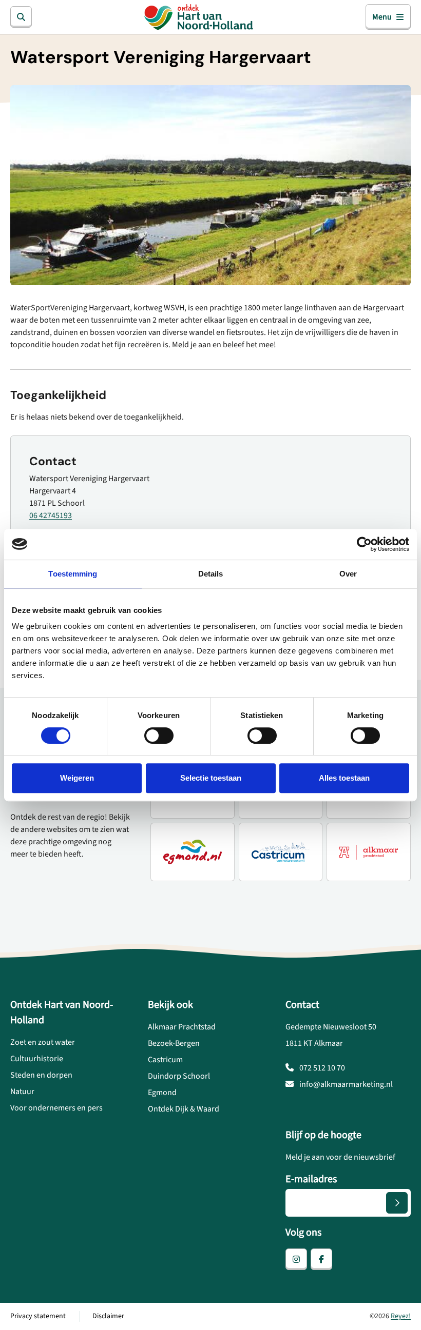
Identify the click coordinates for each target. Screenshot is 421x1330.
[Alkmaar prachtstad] (369, 852)
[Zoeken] (21, 17)
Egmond (162, 1092)
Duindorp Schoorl (179, 1076)
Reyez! (401, 1316)
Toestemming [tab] (72, 573)
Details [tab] (210, 573)
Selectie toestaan (210, 777)
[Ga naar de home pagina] (198, 17)
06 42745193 (50, 515)
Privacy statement (38, 1316)
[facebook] (321, 1259)
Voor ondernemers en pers (56, 1108)
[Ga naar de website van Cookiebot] (364, 544)
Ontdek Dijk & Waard (183, 1109)
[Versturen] (397, 1203)
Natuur (22, 1091)
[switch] (159, 735)
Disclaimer (108, 1316)
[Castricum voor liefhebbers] (281, 852)
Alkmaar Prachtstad (182, 1027)
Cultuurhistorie (36, 1058)
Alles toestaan (344, 777)
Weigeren (77, 777)
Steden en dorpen (41, 1075)
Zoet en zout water (42, 1042)
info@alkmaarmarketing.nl (345, 1084)
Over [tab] (348, 573)
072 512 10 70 (321, 1068)
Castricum (165, 1059)
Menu (382, 17)
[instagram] (296, 1259)
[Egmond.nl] (192, 852)
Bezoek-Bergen (174, 1043)
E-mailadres (311, 1179)
